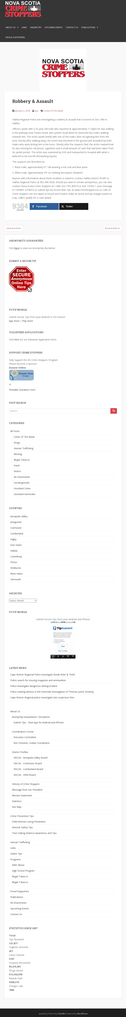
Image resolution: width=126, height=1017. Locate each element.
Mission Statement (22, 795)
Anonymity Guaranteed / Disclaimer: (31, 716)
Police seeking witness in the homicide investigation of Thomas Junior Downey (52, 691)
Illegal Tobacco (22, 459)
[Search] (113, 411)
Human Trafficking (23, 448)
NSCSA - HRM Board (25, 774)
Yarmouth (15, 579)
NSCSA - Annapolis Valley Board (30, 757)
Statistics (16, 801)
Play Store (27, 320)
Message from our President (27, 789)
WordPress (82, 1013)
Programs (15, 859)
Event (17, 465)
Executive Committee (25, 737)
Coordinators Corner (23, 731)
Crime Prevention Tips (22, 816)
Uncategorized (21, 482)
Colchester (16, 527)
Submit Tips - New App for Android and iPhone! (39, 722)
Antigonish (15, 522)
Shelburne (15, 567)
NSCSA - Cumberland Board (28, 769)
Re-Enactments (22, 476)
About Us (10, 27)
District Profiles (20, 752)
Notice (17, 471)
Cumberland (16, 533)
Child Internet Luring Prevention (28, 821)
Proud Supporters (15, 37)
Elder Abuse (18, 865)
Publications (88, 27)
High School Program (23, 870)
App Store (14, 320)
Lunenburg (16, 556)
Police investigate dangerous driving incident (33, 686)
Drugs (17, 442)
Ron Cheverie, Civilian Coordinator (32, 742)
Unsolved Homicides (24, 494)
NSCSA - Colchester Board (28, 763)
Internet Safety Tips (22, 827)
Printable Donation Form (22, 389)
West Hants (16, 573)
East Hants (16, 545)
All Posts (15, 431)
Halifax (14, 550)
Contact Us (72, 27)
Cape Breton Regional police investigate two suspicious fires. (42, 697)
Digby (13, 539)
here (16, 248)
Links (24, 27)
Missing (18, 454)
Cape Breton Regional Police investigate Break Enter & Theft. (42, 674)
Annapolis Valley (18, 516)
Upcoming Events (54, 27)
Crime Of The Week (53, 110)
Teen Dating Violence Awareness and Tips (34, 833)
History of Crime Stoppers (26, 784)
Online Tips (35, 27)
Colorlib (61, 1013)
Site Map (16, 806)
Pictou (13, 562)
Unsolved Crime (22, 488)
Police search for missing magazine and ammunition (38, 680)
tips (36, 110)
